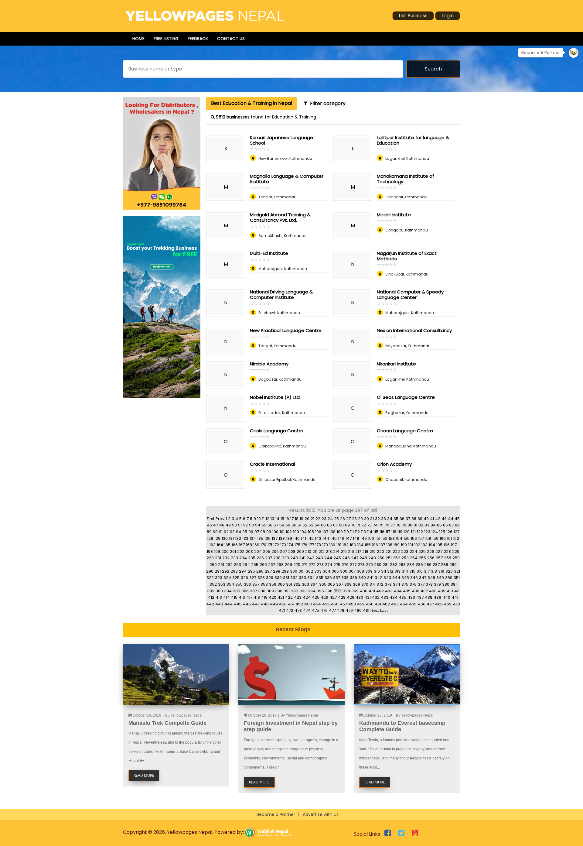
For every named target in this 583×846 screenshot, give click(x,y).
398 (346, 591)
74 (375, 525)
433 (384, 597)
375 (404, 584)
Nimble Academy (269, 364)
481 (366, 610)
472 (289, 610)
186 (375, 545)
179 (325, 545)
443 (219, 604)
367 (339, 584)
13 (272, 519)
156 (414, 538)
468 (439, 604)
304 (326, 571)
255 (422, 558)
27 (348, 519)
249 (372, 558)
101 (282, 532)
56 (270, 525)
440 (446, 597)
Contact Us (231, 39)
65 (323, 525)
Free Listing (166, 39)
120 (407, 532)
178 (318, 545)
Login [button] (448, 15)
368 (348, 584)
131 (231, 538)
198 (210, 551)
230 (210, 558)
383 (219, 591)
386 (245, 591)
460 (369, 604)
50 (234, 525)
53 (251, 525)
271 (304, 564)
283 (402, 564)
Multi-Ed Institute (269, 253)
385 (236, 591)
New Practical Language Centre (286, 330)
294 (243, 571)
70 (353, 525)
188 (389, 545)
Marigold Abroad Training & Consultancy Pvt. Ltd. (280, 217)
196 (447, 545)
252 (396, 558)
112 (357, 532)
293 (234, 571)
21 (312, 519)
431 (367, 597)
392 (294, 591)
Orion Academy (394, 464)
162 (456, 538)
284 (410, 564)
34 (389, 519)
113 (363, 532)
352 (213, 584)
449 (274, 604)
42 (437, 519)
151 (377, 538)
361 (289, 584)
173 (283, 545)
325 (236, 578)
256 (431, 558)
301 (301, 571)
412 (211, 597)
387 (253, 591)
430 (359, 597)
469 (448, 604)
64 (317, 525)
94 (238, 532)
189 (397, 545)
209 (300, 551)
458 (352, 604)
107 (325, 532)
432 (376, 597)
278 (361, 564)
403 (389, 591)
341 (370, 578)
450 (283, 604)
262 (229, 564)
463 (395, 604)
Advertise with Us (321, 814)
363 (305, 584)
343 (387, 578)
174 (290, 545)
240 (294, 558)
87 (451, 525)
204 (258, 551)
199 (217, 551)
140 (296, 538)
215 (344, 551)
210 (308, 551)
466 (421, 604)
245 (337, 558)
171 (270, 545)
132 (238, 538)
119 (399, 532)
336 (328, 578)
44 (450, 519)
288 (444, 564)
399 (355, 591)
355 (239, 584)
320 (449, 571)
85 (439, 525)
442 (210, 604)
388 (261, 591)
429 (350, 597)
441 (455, 597)
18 (296, 519)
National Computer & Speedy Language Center (410, 294)
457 (343, 604)
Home (138, 39)
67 (335, 525)
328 (261, 578)
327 (252, 578)
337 (336, 578)
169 (256, 545)
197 (454, 545)
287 (436, 564)
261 (221, 564)
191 (410, 545)
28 (354, 519)
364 (314, 584)
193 (424, 545)
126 (449, 532)
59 (287, 525)
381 (454, 584)
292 (225, 571)
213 (329, 551)
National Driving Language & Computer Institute (281, 294)
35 (396, 519)
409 (441, 591)
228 (447, 551)
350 (448, 578)
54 (257, 525)
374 (396, 584)
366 (331, 584)
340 (362, 578)
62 (304, 525)
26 (342, 519)
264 (246, 564)
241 (302, 558)
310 (377, 571)
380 (445, 584)
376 (413, 584)
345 (405, 578)
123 (427, 532)
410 (450, 591)
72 (363, 525)
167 (242, 545)
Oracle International (272, 464)
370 (364, 584)
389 (270, 591)
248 (363, 558)
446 (247, 604)
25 (336, 519)
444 (228, 604)
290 (209, 571)
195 (439, 545)
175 (297, 545)
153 (392, 538)
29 (360, 519)
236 (260, 558)
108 (332, 532)
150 (371, 538)
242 (310, 558)
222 (396, 551)
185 (368, 545)
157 (421, 538)
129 (217, 538)
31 (372, 519)
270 (296, 564)
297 (268, 571)
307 (352, 571)
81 (415, 525)
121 (413, 532)
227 (438, 551)
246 (346, 558)
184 (360, 545)
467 (430, 604)
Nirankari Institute (396, 364)
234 (243, 558)
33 (383, 519)
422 (289, 597)
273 (320, 564)
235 (251, 558)
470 (456, 604)
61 (299, 525)
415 (234, 597)
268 (280, 564)
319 (441, 571)
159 (435, 538)
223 (404, 551)
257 (439, 558)
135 (260, 538)
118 (393, 532)
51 (240, 525)
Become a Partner (276, 814)
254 (414, 558)
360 (281, 584)
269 (288, 564)
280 (377, 564)
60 (294, 525)
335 (319, 578)
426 (324, 597)
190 (404, 545)
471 (282, 610)
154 (399, 538)
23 (324, 519)
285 (419, 564)
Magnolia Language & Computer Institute (286, 179)
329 (269, 578)
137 (275, 538)
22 (317, 519)
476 (324, 610)
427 (333, 597)
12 (267, 519)
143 (318, 538)
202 (240, 551)
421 (281, 597)
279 (369, 564)
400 (363, 591)
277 (353, 564)
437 (420, 597)
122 (420, 532)
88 (457, 525)
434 (393, 597)
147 (349, 538)
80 (409, 525)
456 (335, 604)
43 (444, 519)
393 (303, 591)
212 (322, 551)
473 (298, 610)
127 (456, 532)
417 (249, 597)
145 (333, 538)
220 (380, 551)
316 (420, 571)
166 (235, 545)
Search (433, 68)
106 (318, 532)
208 (291, 551)
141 (303, 538)
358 (264, 584)
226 (430, 551)
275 (336, 564)
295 (251, 571)
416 (242, 597)
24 (330, 519)
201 (233, 551)
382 (210, 591)
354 (230, 584)
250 (380, 558)
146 (341, 538)
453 (308, 604)
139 (289, 538)
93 (232, 532)
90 (215, 532)
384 (228, 591)
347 (422, 578)
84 (433, 525)
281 (386, 564)
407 (424, 591)
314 (405, 571)
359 (272, 584)
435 (402, 597)
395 (320, 591)
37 (408, 519)
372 (380, 584)
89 (209, 532)
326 (244, 578)
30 (366, 519)
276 (345, 564)
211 (314, 551)
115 (375, 532)
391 (287, 591)
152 (384, 538)
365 (322, 584)
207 (283, 551)
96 (250, 532)
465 (413, 604)
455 (326, 604)
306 (343, 571)
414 (226, 597)
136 (267, 538)
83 (426, 525)
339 (353, 578)
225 (422, 551)
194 (432, 545)
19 (301, 519)
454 (317, 604)
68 (341, 525)
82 (420, 525)
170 (263, 545)
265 (254, 564)
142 (310, 538)
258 (447, 558)
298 (276, 571)
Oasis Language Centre (276, 430)
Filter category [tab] (327, 103)
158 (428, 538)
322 (210, 578)
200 (225, 551)
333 (302, 578)
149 (363, 538)
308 (360, 571)
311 (383, 571)
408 (433, 591)
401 (372, 591)
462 (386, 604)
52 (245, 525)
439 (437, 597)
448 (265, 604)
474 (307, 610)
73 (369, 525)
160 (443, 538)
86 (445, 525)
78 (398, 525)
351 (457, 578)
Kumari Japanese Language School (281, 140)
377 (421, 584)
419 (264, 597)
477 (332, 610)
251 (389, 558)
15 (282, 519)
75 (381, 525)
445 (238, 604)
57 (276, 525)
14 (277, 519)
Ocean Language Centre (405, 430)
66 (329, 525)
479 (349, 610)
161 (449, 538)
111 (352, 532)
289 (453, 564)
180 (332, 545)
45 (457, 519)
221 (388, 551)
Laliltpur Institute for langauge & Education (413, 140)
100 (275, 532)
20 (307, 519)
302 (309, 571)
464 (404, 604)
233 (234, 558)
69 (347, 525)
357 (255, 584)
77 (392, 525)
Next (374, 610)
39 (420, 519)
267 (271, 564)
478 (340, 610)
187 (382, 545)
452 (299, 604)
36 (402, 519)
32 (377, 519)
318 (434, 571)
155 (407, 538)
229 (455, 551)
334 (311, 578)
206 (275, 551)
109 (340, 532)
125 (442, 532)
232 (226, 558)
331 (286, 578)
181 (338, 545)
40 (426, 519)
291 (218, 571)
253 (405, 558)
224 (413, 551)
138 (282, 538)
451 (291, 604)
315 (412, 571)
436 (411, 597)
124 (434, 532)
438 (428, 597)
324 (227, 578)
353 (221, 584)
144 (325, 538)
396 (328, 591)
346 (414, 578)
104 (303, 532)
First (210, 519)
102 (289, 532)
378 (429, 584)
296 (260, 571)
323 (218, 578)
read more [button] (144, 775)
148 (356, 538)
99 (268, 532)
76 (387, 525)
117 (388, 532)
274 (328, 564)
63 (311, 525)
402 (380, 591)
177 (311, 545)
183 (353, 545)
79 (404, 525)
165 (227, 545)
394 (311, 591)
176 (304, 545)
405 (407, 591)
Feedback (198, 39)
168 (249, 545)
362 (297, 584)
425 (315, 597)
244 (328, 558)
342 (378, 578)
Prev (220, 519)
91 (221, 532)
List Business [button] (413, 15)
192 (417, 545)
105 (311, 532)
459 (361, 604)
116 (382, 532)
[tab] (251, 103)
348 (431, 578)
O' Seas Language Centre (406, 397)
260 (213, 564)
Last (384, 610)
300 (293, 571)
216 (351, 551)
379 (437, 584)
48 (221, 525)
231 (218, 558)
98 (262, 532)
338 (345, 578)
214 (336, 551)
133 (245, 538)
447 (256, 604)
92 (226, 532)
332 (294, 578)
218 (365, 551)
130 (225, 538)
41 (432, 519)
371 (372, 584)
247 (354, 558)
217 (358, 551)
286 (427, 564)
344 (396, 578)
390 (278, 591)
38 (413, 519)
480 (358, 610)
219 (373, 551)
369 (356, 584)
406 (415, 591)
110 (346, 532)
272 (312, 564)
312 (390, 571)
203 (249, 551)
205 (266, 551)
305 (335, 571)
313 (397, 571)
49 (228, 525)
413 (219, 597)
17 (292, 519)
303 (318, 571)
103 (296, 532)
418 (257, 597)
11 (263, 519)
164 (220, 545)
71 (358, 525)
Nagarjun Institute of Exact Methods (407, 256)
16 (287, 519)
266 (263, 564)
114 (369, 532)
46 (209, 525)
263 (237, 564)
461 (378, 604)
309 (369, 571)
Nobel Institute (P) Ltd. (275, 397)
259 (456, 558)
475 (315, 610)
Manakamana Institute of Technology (405, 179)
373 (388, 584)
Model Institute (394, 214)
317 (427, 571)
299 (285, 571)
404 (398, 591)
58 (281, 525)
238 (277, 558)
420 (272, 597)
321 (457, 571)
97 (256, 532)
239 (285, 558)
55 (263, 525)
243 (319, 558)
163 (213, 545)
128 (210, 538)
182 (346, 545)
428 (342, 597)
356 (247, 584)
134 (253, 538)
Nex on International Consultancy (414, 330)
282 (393, 564)
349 (440, 578)
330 (278, 578)
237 (268, 558)
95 (244, 532)
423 (298, 597)
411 (456, 591)
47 (215, 525)
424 (307, 597)
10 (259, 519)
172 (276, 545)
